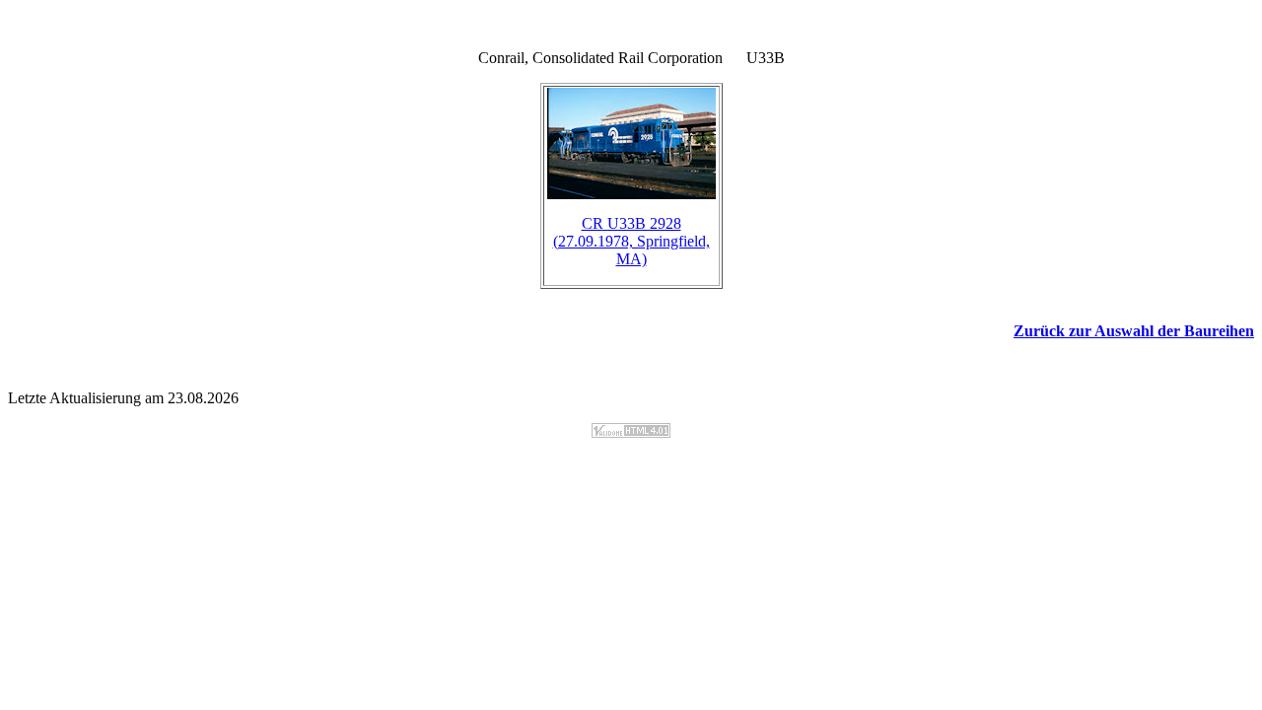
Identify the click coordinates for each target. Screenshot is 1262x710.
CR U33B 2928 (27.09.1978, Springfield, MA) (631, 241)
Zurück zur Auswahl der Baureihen (1134, 330)
